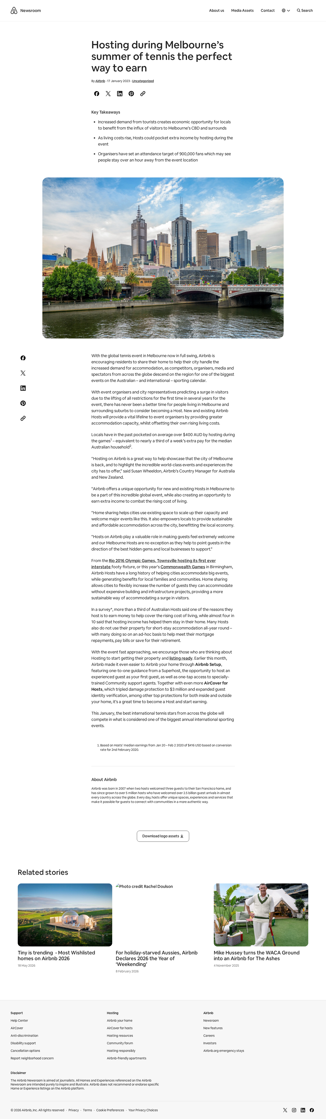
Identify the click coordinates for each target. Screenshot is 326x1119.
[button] (286, 10)
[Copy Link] (142, 93)
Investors (209, 1043)
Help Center (19, 1021)
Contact (268, 10)
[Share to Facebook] (96, 93)
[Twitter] (285, 1110)
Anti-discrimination (24, 1036)
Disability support (23, 1043)
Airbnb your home (119, 1021)
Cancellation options (25, 1051)
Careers (209, 1036)
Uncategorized (143, 81)
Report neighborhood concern (32, 1058)
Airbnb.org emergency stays (223, 1051)
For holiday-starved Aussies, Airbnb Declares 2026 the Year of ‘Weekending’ (157, 959)
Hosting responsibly (121, 1051)
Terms (87, 1110)
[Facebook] (311, 1110)
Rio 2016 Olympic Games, (133, 560)
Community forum (120, 1043)
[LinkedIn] (302, 1110)
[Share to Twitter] (108, 93)
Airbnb (100, 81)
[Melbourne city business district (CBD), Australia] (163, 257)
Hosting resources (120, 1036)
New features (213, 1028)
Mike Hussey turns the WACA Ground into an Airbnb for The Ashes (257, 956)
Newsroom (30, 10)
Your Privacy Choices (143, 1110)
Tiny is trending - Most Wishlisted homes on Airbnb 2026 (56, 956)
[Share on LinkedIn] (119, 93)
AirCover (17, 1028)
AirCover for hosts (120, 1028)
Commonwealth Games (183, 566)
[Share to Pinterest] (131, 93)
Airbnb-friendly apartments (126, 1058)
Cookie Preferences (110, 1110)
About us (216, 10)
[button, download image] (274, 187)
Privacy (74, 1110)
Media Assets (242, 10)
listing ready (180, 658)
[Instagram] (294, 1110)
